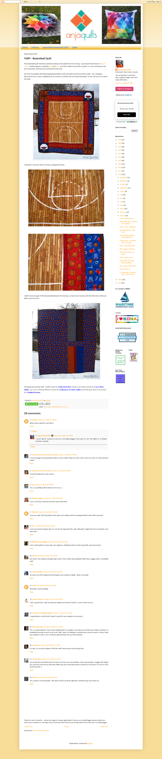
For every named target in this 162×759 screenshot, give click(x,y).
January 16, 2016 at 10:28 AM (48, 556)
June (121, 198)
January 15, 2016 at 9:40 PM (53, 498)
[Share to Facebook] (47, 404)
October (123, 184)
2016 (120, 174)
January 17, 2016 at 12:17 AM (62, 613)
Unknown (34, 512)
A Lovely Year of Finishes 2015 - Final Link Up (128, 273)
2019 (120, 164)
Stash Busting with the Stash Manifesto (127, 236)
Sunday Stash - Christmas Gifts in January (128, 242)
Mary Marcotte (37, 627)
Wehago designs (37, 498)
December (123, 178)
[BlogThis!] (42, 404)
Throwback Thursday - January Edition (127, 262)
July (121, 195)
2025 (120, 143)
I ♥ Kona (35, 47)
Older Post (104, 727)
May (121, 202)
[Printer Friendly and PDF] (31, 404)
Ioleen (34, 586)
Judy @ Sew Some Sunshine (41, 471)
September (124, 188)
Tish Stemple (36, 659)
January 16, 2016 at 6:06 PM (53, 599)
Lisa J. (33, 526)
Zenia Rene (36, 645)
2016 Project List (125, 269)
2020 (120, 161)
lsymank (34, 420)
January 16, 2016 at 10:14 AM (58, 542)
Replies (34, 431)
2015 (120, 280)
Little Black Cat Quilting (39, 542)
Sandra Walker (37, 572)
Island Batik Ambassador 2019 (55, 47)
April (121, 205)
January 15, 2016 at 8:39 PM (63, 436)
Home (25, 47)
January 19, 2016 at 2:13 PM (51, 659)
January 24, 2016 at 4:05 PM (47, 677)
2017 (120, 171)
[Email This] (40, 404)
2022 (120, 154)
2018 (120, 167)
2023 (120, 150)
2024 (120, 147)
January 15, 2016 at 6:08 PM (47, 420)
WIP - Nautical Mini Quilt (128, 266)
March (122, 209)
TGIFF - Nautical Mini (126, 218)
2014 (120, 283)
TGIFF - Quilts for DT (126, 258)
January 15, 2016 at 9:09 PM (61, 471)
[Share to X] (44, 404)
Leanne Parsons (37, 599)
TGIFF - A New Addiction (128, 227)
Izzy (32, 485)
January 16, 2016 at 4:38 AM (48, 512)
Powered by (121, 122)
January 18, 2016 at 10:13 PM (53, 627)
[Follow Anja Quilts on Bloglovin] (123, 96)
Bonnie (34, 556)
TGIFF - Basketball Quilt (127, 246)
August (122, 191)
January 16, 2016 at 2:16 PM (52, 572)
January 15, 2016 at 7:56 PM (67, 455)
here (50, 66)
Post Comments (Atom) (41, 731)
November (123, 181)
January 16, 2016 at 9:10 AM (45, 526)
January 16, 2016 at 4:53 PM (46, 586)
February (123, 212)
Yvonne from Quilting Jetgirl (42, 613)
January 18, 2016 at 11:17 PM (50, 645)
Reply (31, 426)
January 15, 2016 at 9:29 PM (44, 485)
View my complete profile (124, 83)
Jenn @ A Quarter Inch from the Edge (44, 455)
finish (45, 407)
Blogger (90, 743)
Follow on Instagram (124, 89)
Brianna (35, 677)
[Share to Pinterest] (49, 404)
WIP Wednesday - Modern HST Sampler (128, 223)
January (122, 216)
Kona (49, 407)
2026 (120, 140)
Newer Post (28, 727)
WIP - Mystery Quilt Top (127, 249)
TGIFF (53, 407)
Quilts (74, 47)
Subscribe (126, 114)
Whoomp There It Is (62, 407)
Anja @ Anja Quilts (44, 436)
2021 (120, 157)
